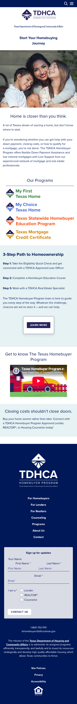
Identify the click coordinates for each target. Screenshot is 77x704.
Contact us (19, 612)
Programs (38, 524)
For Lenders (38, 505)
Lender (28, 590)
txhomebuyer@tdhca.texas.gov (39, 631)
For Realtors (38, 511)
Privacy (38, 675)
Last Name (54, 563)
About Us (39, 530)
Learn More (38, 325)
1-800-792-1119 (39, 627)
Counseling (38, 518)
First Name (23, 563)
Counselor (30, 600)
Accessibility (38, 681)
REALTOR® (31, 595)
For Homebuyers (38, 498)
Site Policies (38, 668)
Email (38, 576)
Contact (38, 537)
